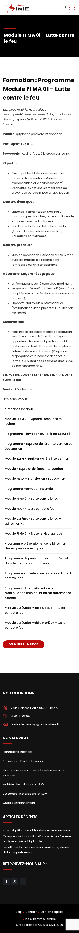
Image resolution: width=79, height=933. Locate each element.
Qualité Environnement (19, 803)
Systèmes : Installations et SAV (25, 794)
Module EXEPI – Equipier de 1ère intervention (37, 459)
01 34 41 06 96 (20, 716)
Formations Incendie (18, 409)
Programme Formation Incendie (29, 489)
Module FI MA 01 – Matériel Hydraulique (33, 533)
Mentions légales (52, 912)
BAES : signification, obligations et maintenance (36, 830)
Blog (19, 912)
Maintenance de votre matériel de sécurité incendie (34, 772)
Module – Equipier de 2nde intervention (34, 469)
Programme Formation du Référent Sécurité (37, 434)
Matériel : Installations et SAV (23, 784)
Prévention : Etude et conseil (23, 761)
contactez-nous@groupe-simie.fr (35, 724)
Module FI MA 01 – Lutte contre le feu (31, 499)
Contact (31, 912)
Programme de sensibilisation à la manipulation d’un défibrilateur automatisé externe (38, 593)
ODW (41, 925)
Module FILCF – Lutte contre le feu (29, 509)
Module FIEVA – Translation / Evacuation (35, 479)
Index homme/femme (40, 919)
